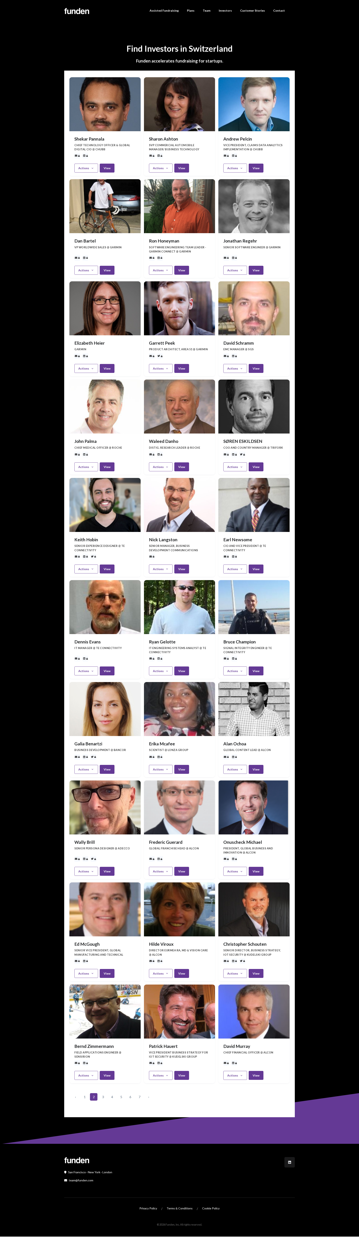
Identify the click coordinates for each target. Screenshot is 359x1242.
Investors (225, 10)
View (107, 168)
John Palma (85, 441)
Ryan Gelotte (162, 641)
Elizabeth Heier (89, 342)
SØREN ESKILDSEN (242, 441)
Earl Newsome (237, 539)
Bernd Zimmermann (94, 1046)
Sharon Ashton (163, 138)
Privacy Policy (148, 1208)
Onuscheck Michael (242, 842)
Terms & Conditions (180, 1208)
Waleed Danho (163, 441)
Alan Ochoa (234, 743)
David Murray (236, 1046)
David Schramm (238, 342)
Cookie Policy (211, 1208)
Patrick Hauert (163, 1046)
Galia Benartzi (88, 743)
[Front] (76, 1160)
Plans (190, 10)
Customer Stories (252, 10)
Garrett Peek (162, 342)
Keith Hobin (86, 539)
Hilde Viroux (161, 944)
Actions (83, 168)
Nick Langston (163, 539)
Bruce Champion (239, 641)
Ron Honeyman (164, 240)
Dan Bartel (85, 240)
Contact (279, 10)
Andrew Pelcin (237, 138)
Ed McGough (87, 944)
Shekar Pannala (89, 138)
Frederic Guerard (165, 842)
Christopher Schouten (245, 944)
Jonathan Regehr (240, 240)
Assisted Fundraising (164, 10)
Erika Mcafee (162, 743)
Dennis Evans (87, 641)
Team (206, 10)
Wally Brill (84, 842)
